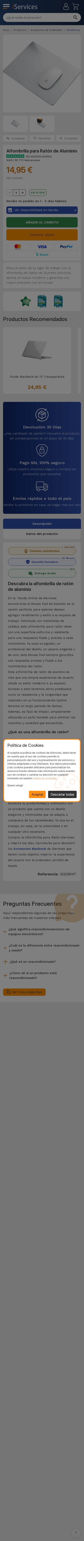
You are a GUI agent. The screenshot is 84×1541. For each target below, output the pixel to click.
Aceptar (37, 794)
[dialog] (42, 770)
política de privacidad (44, 778)
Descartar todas (62, 794)
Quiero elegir (15, 785)
